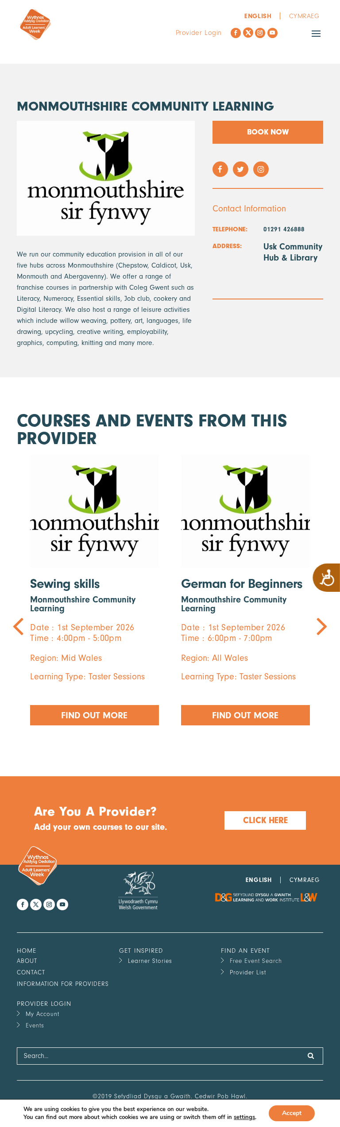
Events (35, 1025)
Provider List (248, 972)
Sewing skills (65, 583)
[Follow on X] (248, 32)
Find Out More (95, 715)
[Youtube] (272, 33)
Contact (31, 972)
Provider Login (199, 33)
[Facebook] (236, 33)
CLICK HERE (265, 820)
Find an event (245, 950)
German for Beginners (241, 583)
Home (26, 950)
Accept (291, 1113)
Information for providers (63, 984)
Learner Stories (150, 961)
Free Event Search (256, 961)
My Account (42, 1014)
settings (244, 1117)
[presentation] (93, 602)
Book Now (268, 132)
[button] (144, 744)
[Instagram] (260, 33)
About (27, 961)
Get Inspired (141, 950)
